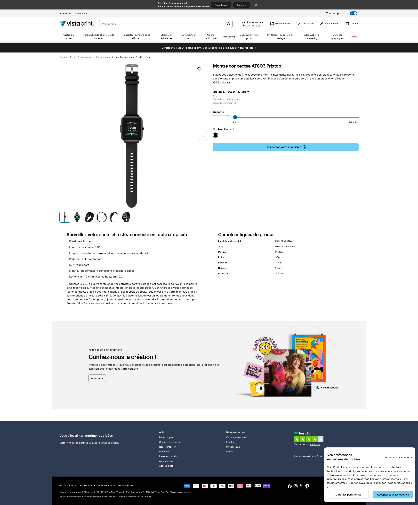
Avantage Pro (166, 461)
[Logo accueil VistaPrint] (76, 24)
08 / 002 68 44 (66, 485)
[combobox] (163, 24)
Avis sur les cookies (400, 482)
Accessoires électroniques (95, 56)
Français (241, 4)
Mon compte (166, 437)
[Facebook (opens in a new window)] (290, 486)
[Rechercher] (228, 24)
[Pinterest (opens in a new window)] (307, 487)
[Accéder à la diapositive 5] (113, 217)
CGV (113, 485)
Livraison (164, 451)
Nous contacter (167, 446)
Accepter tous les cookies (393, 494)
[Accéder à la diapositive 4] (101, 217)
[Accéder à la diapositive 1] (64, 217)
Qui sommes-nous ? (237, 437)
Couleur (223, 129)
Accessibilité (166, 465)
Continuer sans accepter (397, 456)
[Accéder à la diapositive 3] (89, 217)
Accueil (63, 56)
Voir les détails (222, 82)
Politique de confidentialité (96, 485)
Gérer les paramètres (348, 494)
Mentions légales (125, 485)
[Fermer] (256, 4)
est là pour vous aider (85, 442)
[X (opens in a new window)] (301, 486)
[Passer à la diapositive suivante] (203, 136)
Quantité (218, 111)
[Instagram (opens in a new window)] (295, 486)
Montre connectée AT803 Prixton (133, 56)
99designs (65, 13)
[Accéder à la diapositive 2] (77, 217)
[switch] (344, 13)
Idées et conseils (168, 456)
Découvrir (97, 378)
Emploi (230, 442)
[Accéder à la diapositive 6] (126, 217)
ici (255, 47)
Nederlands (221, 4)
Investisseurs (233, 446)
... (74, 57)
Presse (229, 451)
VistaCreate (81, 13)
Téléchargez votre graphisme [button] (283, 146)
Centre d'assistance (170, 442)
